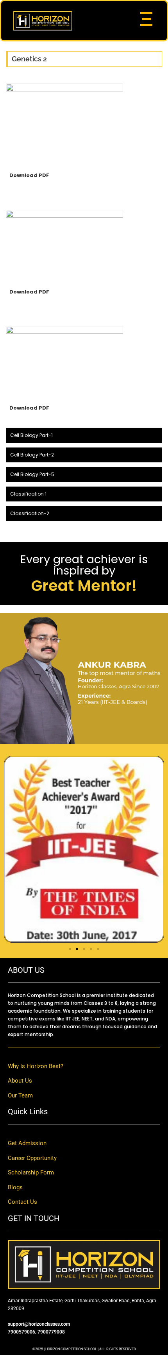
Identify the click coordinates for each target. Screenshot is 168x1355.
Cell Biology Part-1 (31, 435)
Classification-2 (29, 513)
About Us (20, 1080)
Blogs (15, 1187)
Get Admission (27, 1143)
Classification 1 (28, 493)
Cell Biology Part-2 (32, 454)
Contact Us (22, 1201)
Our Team (20, 1095)
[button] (70, 949)
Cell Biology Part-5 (32, 474)
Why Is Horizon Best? (35, 1066)
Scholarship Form (31, 1172)
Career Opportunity (32, 1158)
